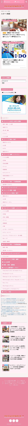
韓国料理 (5, 169)
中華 (4, 178)
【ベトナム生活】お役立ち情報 (12, 121)
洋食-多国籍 (5, 163)
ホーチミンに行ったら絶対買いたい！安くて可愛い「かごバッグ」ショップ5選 (17, 348)
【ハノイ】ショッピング (10, 187)
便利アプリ (5, 127)
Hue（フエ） (6, 282)
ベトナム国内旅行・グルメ (11, 267)
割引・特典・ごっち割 (8, 124)
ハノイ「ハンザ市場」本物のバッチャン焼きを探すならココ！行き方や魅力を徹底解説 (17, 357)
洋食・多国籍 (6, 217)
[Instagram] (10, 420)
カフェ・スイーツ (7, 232)
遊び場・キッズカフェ (8, 250)
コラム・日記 (7, 291)
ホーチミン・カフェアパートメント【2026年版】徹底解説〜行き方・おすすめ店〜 (17, 367)
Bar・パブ (5, 238)
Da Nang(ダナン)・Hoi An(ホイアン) (11, 288)
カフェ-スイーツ (6, 172)
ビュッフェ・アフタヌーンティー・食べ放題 (12, 235)
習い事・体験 (6, 130)
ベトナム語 (5, 136)
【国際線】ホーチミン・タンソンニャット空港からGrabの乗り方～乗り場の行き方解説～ (17, 338)
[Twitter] (13, 420)
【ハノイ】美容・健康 (10, 190)
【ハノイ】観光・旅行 (10, 139)
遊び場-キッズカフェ (7, 184)
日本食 (4, 160)
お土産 (4, 145)
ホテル (4, 148)
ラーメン (5, 166)
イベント (5, 133)
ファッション (6, 256)
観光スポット (6, 151)
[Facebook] (17, 420)
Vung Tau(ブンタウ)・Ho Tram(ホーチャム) (12, 270)
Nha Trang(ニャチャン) (8, 285)
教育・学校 (5, 247)
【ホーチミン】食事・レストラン (13, 208)
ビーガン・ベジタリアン (8, 229)
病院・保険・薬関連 (9, 265)
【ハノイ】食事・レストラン (12, 154)
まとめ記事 (7, 262)
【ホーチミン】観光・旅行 (11, 193)
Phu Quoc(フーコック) (8, 273)
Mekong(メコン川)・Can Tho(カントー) (12, 276)
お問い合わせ (15, 384)
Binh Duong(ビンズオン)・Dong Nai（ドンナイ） (14, 279)
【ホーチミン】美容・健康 (11, 259)
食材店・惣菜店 (6, 241)
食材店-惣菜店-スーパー (8, 175)
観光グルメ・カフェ (7, 202)
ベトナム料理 (6, 157)
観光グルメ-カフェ (7, 142)
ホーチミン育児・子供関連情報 (12, 244)
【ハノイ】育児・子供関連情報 (12, 181)
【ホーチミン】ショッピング (12, 253)
